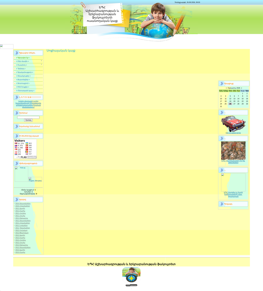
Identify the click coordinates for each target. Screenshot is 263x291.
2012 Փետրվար (21, 233)
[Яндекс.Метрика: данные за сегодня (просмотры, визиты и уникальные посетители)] (35, 179)
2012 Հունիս (20, 240)
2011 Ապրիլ (20, 208)
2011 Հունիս (20, 213)
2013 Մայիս (20, 252)
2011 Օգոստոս (21, 218)
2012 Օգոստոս (21, 245)
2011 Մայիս (20, 211)
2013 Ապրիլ (20, 250)
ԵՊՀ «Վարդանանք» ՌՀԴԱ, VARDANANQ (233, 162)
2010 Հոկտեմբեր (22, 206)
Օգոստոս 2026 (234, 88)
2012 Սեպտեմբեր (22, 247)
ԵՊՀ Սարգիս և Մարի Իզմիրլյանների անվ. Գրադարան (233, 194)
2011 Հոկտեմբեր (22, 223)
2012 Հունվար (21, 230)
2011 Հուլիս (20, 216)
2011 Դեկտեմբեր (22, 228)
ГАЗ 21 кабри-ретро (233, 133)
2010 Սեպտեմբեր (22, 203)
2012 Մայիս (20, 238)
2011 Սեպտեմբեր (22, 220)
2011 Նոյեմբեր (21, 225)
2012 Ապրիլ (20, 235)
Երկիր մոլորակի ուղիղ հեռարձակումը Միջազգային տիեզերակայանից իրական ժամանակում (28, 104)
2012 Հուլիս (20, 242)
